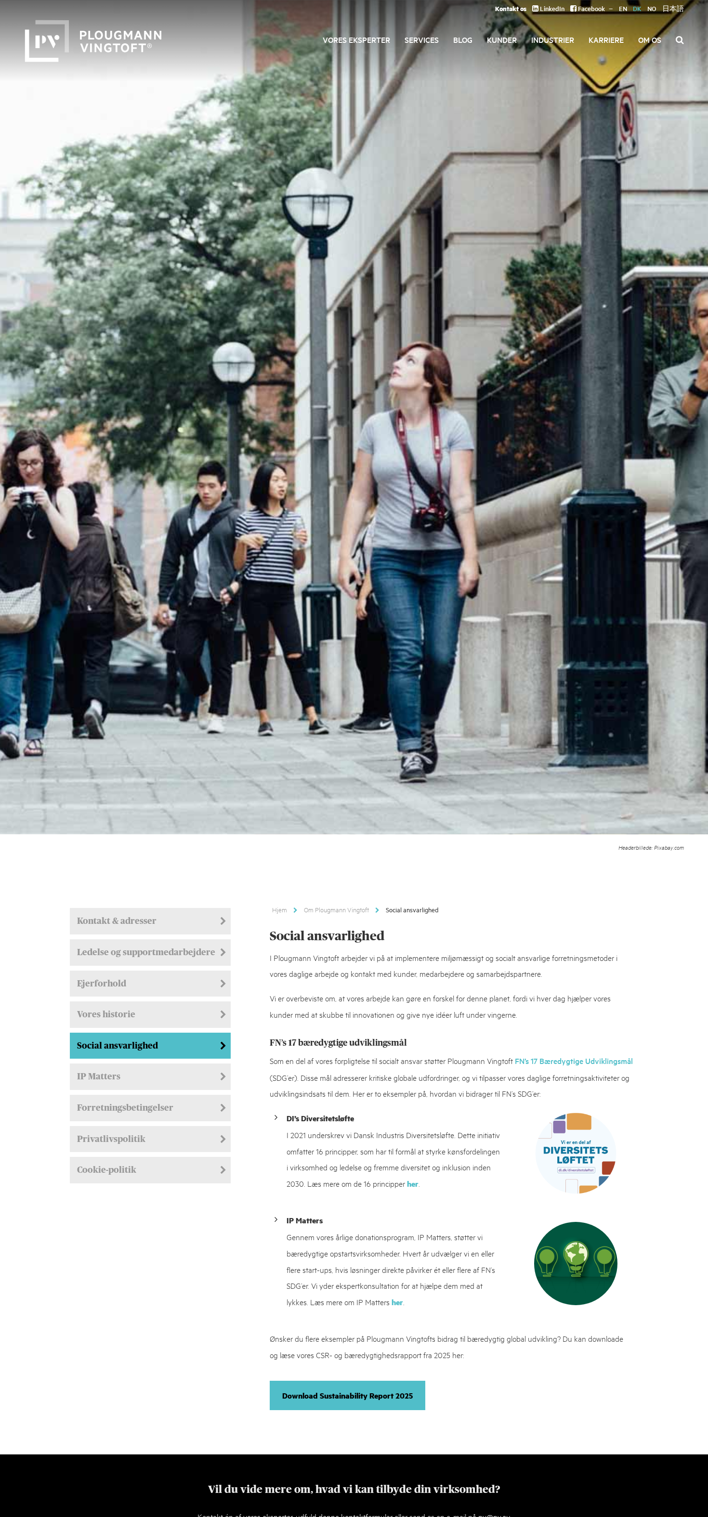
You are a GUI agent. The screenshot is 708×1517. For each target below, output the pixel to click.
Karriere (606, 39)
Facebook (591, 8)
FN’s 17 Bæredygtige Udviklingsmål (574, 1060)
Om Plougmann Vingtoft (336, 909)
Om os (649, 39)
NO (651, 8)
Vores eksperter (356, 39)
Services (422, 39)
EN (623, 8)
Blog (462, 39)
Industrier (552, 39)
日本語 (673, 8)
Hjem (279, 909)
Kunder (502, 39)
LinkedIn (551, 8)
